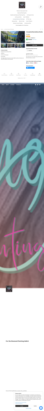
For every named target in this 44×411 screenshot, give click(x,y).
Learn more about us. (19, 403)
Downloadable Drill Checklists (22, 25)
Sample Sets (14, 21)
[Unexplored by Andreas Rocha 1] (11, 45)
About (7, 84)
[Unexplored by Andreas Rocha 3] (21, 45)
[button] (29, 50)
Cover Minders (29, 21)
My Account (11, 75)
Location (12, 84)
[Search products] (41, 7)
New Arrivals (21, 21)
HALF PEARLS (26, 17)
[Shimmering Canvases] (22, 5)
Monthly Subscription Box (22, 10)
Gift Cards (39, 75)
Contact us (18, 84)
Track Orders (18, 75)
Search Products (4, 75)
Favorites (25, 75)
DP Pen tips (28, 19)
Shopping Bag (32, 75)
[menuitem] (40, 29)
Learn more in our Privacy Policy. (20, 402)
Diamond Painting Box (22, 12)
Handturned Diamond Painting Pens (17, 15)
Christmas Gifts (27, 23)
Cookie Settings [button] (28, 408)
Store (2, 29)
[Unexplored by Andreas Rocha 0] (4, 45)
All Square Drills (30, 15)
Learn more (34, 39)
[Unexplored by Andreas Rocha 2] (16, 45)
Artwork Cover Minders (18, 23)
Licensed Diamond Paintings (19, 19)
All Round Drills (18, 17)
